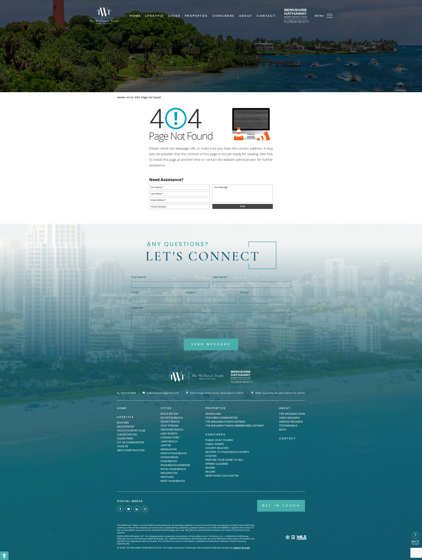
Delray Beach (170, 422)
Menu (319, 16)
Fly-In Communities (130, 442)
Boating (123, 423)
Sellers (210, 472)
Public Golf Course (219, 440)
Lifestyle (154, 15)
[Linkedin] (137, 509)
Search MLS (213, 414)
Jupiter (166, 445)
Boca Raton (169, 414)
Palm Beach (169, 461)
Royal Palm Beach (173, 469)
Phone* (244, 292)
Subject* (191, 292)
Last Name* (220, 277)
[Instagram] (145, 509)
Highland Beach (172, 429)
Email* (135, 292)
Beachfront (126, 426)
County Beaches (217, 448)
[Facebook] (120, 509)
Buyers (210, 468)
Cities (174, 15)
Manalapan (169, 449)
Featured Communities (221, 418)
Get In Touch (281, 505)
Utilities (211, 456)
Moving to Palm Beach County (227, 452)
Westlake (167, 477)
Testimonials (288, 425)
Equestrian (125, 438)
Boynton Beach (172, 418)
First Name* (139, 277)
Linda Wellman (289, 418)
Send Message (211, 344)
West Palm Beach (173, 481)
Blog (282, 429)
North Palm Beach (174, 453)
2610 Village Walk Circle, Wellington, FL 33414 (217, 393)
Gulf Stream (169, 425)
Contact (266, 15)
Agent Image (242, 547)
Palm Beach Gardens (175, 465)
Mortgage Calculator (222, 476)
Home (135, 15)
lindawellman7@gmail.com (162, 393)
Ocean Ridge (169, 457)
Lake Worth (169, 433)
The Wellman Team (292, 414)
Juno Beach (169, 441)
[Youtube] (128, 509)
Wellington (169, 473)
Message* (137, 308)
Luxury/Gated (127, 434)
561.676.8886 (128, 393)
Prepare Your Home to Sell (224, 460)
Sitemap (191, 547)
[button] (4, 555)
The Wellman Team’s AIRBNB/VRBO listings (234, 425)
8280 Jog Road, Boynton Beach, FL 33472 (280, 393)
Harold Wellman (291, 422)
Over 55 (122, 446)
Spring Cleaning (216, 464)
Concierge (223, 15)
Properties (196, 15)
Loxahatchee (170, 437)
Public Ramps (214, 444)
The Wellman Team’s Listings (225, 422)
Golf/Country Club (131, 430)
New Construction (130, 450)
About (245, 15)
